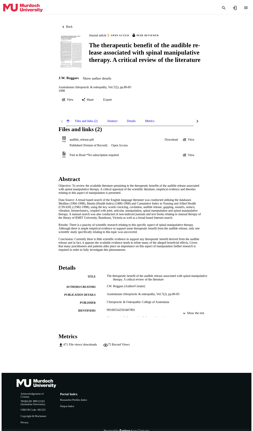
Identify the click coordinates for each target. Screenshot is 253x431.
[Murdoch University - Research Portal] (23, 8)
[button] (171, 140)
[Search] (224, 8)
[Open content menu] (246, 8)
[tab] (86, 121)
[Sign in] (235, 8)
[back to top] (68, 121)
